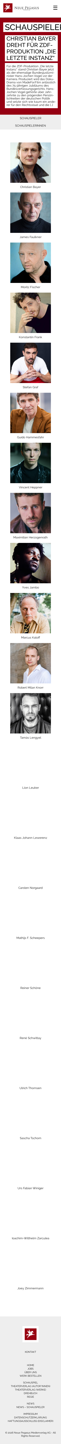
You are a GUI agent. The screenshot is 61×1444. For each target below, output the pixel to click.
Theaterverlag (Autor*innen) (30, 1386)
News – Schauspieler (30, 1407)
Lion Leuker (30, 787)
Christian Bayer (30, 187)
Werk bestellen (30, 1375)
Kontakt (30, 1352)
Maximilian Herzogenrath (30, 537)
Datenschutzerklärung (30, 1417)
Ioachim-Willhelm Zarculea (30, 1238)
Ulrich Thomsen (30, 1088)
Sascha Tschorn (30, 1138)
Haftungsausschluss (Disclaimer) (30, 1421)
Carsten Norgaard (30, 887)
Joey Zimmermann (30, 1288)
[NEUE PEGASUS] (30, 1334)
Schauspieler (30, 118)
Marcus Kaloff (30, 637)
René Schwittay (30, 1038)
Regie (30, 1396)
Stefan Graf (30, 387)
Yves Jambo (30, 587)
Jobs (30, 1368)
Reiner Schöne (30, 988)
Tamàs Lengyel (30, 737)
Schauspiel (30, 1382)
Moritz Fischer (30, 287)
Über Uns (30, 1372)
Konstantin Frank (30, 337)
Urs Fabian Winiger (30, 1188)
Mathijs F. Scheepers (30, 938)
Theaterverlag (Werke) (30, 1389)
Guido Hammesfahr (30, 437)
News (30, 1403)
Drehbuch (30, 1393)
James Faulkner (30, 237)
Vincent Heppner (30, 487)
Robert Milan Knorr (30, 687)
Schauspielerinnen (30, 125)
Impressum (30, 1414)
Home (30, 1365)
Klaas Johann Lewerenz (30, 837)
